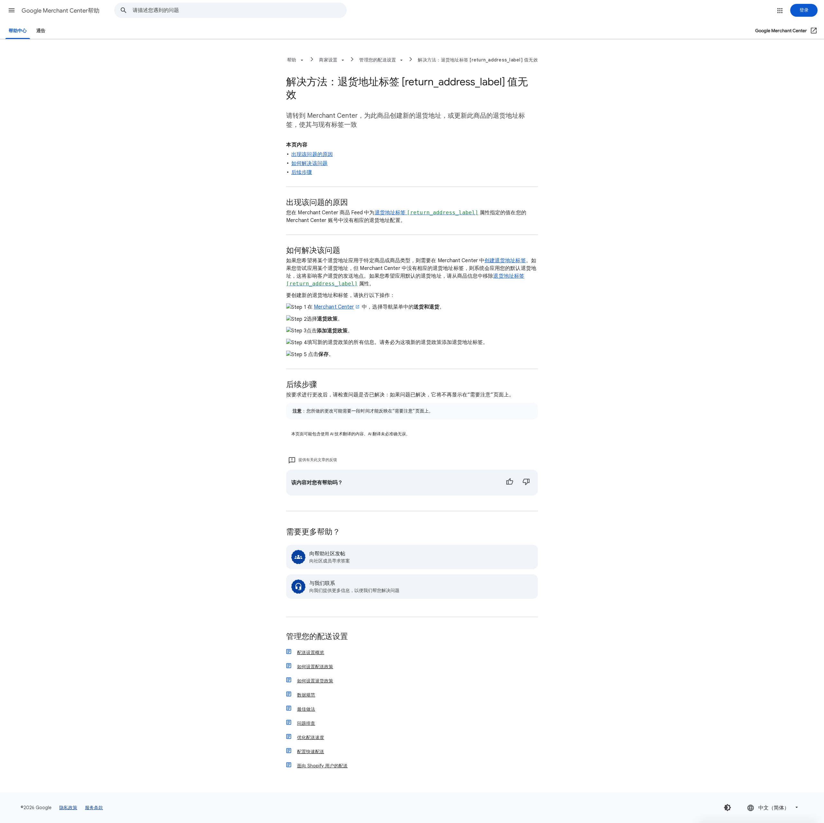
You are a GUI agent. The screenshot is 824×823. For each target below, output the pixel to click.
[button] (11, 10)
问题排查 (306, 723)
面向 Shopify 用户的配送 (322, 766)
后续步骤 (301, 172)
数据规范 (306, 695)
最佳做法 (306, 709)
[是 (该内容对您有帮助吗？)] (509, 483)
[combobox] (239, 10)
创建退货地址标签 (505, 260)
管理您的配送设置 (317, 637)
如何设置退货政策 (315, 681)
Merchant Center (334, 307)
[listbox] (773, 807)
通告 (40, 30)
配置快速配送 (310, 751)
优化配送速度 (310, 737)
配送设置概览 (310, 652)
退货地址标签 (426, 212)
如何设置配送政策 (315, 667)
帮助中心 (18, 30)
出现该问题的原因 (312, 154)
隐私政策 (68, 807)
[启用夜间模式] (727, 807)
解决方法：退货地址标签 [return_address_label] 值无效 (478, 60)
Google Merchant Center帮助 (60, 10)
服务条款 (94, 807)
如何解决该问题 (309, 163)
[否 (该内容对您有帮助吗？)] (526, 483)
